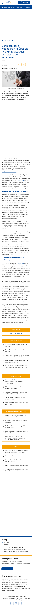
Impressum (23, 596)
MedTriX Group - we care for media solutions (16, 551)
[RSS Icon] (16, 603)
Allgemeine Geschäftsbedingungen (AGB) (15, 549)
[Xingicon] (18, 603)
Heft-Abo (27, 598)
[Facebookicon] (10, 603)
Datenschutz (20, 598)
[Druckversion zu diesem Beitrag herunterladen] (19, 64)
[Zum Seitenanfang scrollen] (29, 604)
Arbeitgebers (20, 180)
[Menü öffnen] (20, 2)
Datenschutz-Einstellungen (16, 600)
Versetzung (21, 263)
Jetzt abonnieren (15, 333)
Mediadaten (7, 544)
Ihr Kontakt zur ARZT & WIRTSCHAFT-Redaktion (16, 548)
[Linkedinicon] (21, 603)
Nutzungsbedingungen (8, 598)
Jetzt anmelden (7, 569)
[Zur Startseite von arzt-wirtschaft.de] (6, 3)
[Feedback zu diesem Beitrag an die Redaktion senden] (28, 64)
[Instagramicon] (13, 603)
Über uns (6, 542)
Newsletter (7, 546)
